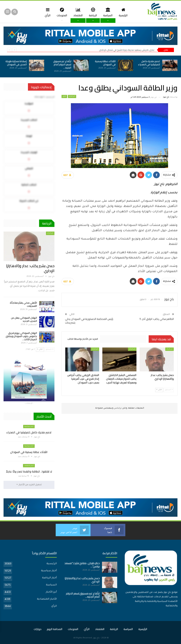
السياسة (108, 15)
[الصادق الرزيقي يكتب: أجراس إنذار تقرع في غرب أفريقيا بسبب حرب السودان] (82, 359)
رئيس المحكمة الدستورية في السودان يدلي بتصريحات (89, 320)
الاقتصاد (78, 15)
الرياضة (93, 15)
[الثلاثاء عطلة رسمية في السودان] (125, 65)
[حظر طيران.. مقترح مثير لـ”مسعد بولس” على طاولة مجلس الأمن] (109, 567)
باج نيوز (96, 638)
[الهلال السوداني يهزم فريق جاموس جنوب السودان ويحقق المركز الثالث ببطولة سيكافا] (46, 337)
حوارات (37, 629)
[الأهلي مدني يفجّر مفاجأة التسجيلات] (46, 306)
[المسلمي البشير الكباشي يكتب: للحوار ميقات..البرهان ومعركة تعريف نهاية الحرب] (119, 359)
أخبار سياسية (28, 426)
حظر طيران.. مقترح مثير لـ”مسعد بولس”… (82, 565)
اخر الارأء (72, 96)
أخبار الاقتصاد (29, 465)
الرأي (48, 15)
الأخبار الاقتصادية (47, 599)
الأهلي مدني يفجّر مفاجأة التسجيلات (23, 304)
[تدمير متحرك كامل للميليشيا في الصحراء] (169, 65)
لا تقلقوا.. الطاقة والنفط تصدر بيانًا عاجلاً (29, 471)
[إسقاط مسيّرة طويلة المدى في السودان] (36, 65)
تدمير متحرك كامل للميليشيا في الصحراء (149, 63)
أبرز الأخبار (51, 592)
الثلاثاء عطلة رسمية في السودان (105, 63)
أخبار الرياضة (49, 578)
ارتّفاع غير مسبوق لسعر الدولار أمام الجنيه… (62, 64)
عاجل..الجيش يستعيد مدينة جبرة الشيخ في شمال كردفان (126, 50)
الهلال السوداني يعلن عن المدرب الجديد (24, 319)
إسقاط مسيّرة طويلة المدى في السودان (16, 63)
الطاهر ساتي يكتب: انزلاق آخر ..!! (157, 318)
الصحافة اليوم (54, 629)
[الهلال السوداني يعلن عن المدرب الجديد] (46, 321)
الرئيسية (123, 15)
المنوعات (62, 15)
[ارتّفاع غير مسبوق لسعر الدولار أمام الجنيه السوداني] (81, 65)
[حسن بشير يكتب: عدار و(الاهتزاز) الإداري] (157, 359)
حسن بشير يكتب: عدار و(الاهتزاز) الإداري (30, 268)
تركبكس (117, 408)
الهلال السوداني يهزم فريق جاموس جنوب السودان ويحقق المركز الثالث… (21, 336)
